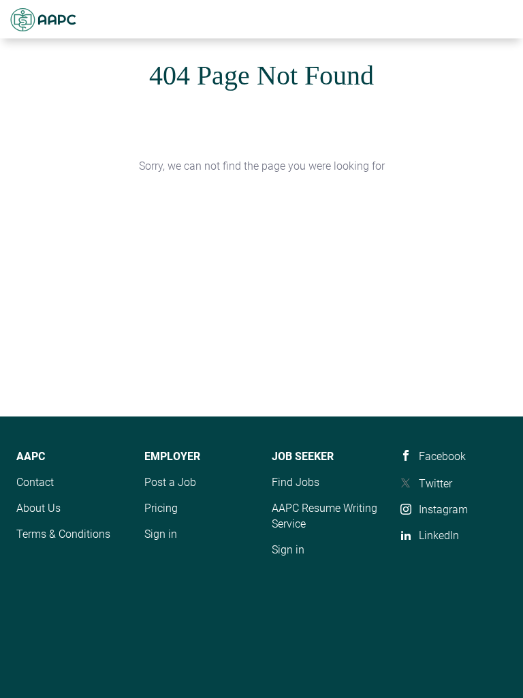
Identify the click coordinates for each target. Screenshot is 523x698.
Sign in (160, 534)
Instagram (443, 509)
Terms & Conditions (63, 534)
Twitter (435, 483)
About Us (38, 508)
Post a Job (170, 482)
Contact (35, 482)
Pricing (161, 508)
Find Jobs (295, 482)
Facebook (442, 456)
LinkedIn (439, 535)
